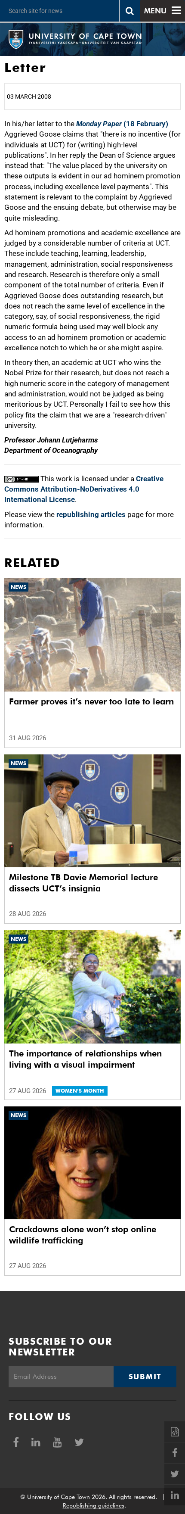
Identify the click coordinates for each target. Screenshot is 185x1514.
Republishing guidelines (93, 1505)
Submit (145, 1376)
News (18, 587)
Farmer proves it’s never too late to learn (91, 701)
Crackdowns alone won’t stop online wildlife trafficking (82, 1235)
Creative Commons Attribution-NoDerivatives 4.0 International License (83, 489)
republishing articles (91, 514)
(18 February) (122, 123)
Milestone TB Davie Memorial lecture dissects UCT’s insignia (83, 883)
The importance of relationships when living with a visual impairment (85, 1059)
